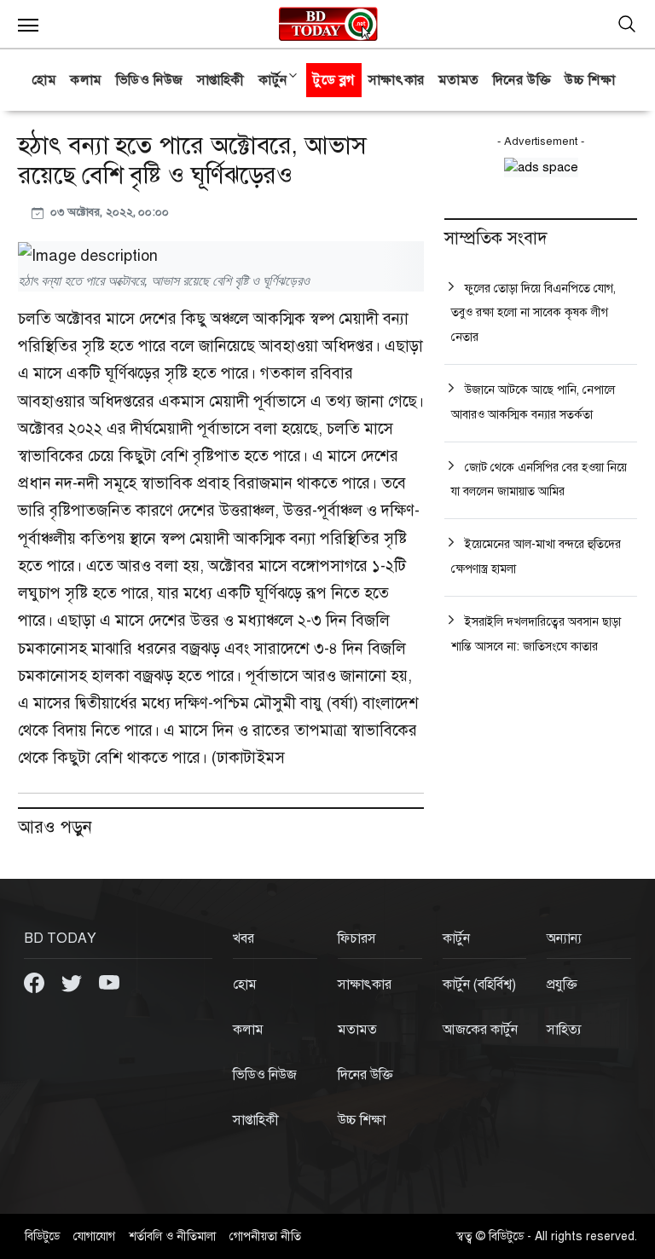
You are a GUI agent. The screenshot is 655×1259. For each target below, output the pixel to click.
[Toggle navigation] (627, 24)
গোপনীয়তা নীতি (265, 1236)
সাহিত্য (564, 1029)
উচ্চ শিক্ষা (590, 80)
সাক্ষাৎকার (396, 80)
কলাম (86, 80)
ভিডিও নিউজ (149, 80)
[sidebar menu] (28, 24)
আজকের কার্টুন (480, 1029)
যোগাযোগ (94, 1236)
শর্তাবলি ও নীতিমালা (172, 1236)
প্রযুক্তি (562, 984)
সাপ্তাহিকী (221, 80)
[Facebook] (36, 982)
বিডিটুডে (42, 1236)
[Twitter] (73, 982)
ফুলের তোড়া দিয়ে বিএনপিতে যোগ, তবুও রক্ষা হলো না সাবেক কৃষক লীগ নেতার (533, 313)
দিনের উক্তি (522, 80)
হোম (44, 80)
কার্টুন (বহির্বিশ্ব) (479, 984)
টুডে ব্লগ (334, 80)
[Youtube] (109, 982)
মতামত (458, 80)
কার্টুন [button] (272, 80)
